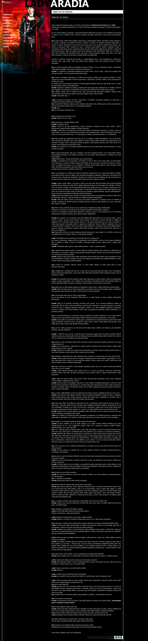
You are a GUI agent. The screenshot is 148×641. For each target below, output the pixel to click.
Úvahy (6, 29)
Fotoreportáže (10, 43)
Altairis (111, 638)
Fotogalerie (9, 35)
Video (6, 46)
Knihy (6, 32)
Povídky (7, 26)
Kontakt (7, 38)
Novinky (7, 23)
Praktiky (7, 20)
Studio (6, 17)
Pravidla (7, 14)
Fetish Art (8, 40)
